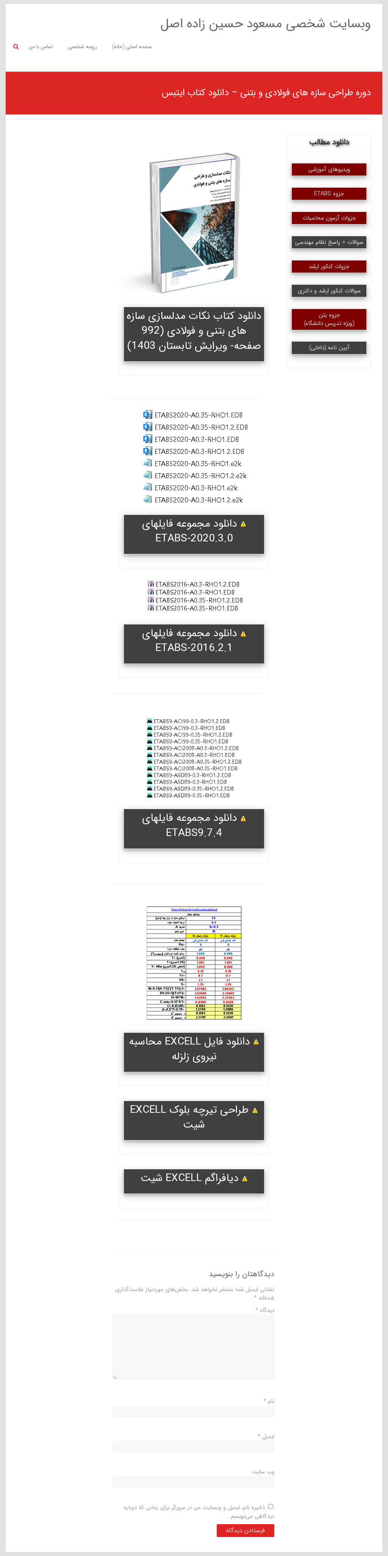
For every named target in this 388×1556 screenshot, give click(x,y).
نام (268, 1401)
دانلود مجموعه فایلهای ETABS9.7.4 (191, 825)
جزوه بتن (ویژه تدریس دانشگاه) (329, 319)
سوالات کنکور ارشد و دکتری (329, 290)
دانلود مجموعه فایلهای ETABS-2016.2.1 (191, 641)
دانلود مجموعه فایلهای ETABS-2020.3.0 (191, 531)
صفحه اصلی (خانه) (132, 46)
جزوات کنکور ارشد (329, 266)
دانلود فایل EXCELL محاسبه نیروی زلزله (191, 1049)
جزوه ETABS (329, 193)
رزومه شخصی (82, 46)
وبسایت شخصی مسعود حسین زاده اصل (266, 24)
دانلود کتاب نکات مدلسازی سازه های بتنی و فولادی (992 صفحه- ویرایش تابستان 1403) (194, 331)
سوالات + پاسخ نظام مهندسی (329, 242)
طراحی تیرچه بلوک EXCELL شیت (191, 1117)
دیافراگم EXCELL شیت (191, 1178)
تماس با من (40, 46)
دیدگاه (264, 1310)
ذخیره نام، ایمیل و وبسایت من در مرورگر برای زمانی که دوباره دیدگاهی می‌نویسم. (199, 1512)
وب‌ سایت (263, 1471)
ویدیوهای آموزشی (329, 169)
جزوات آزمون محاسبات (329, 218)
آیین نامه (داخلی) (329, 347)
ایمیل (266, 1436)
